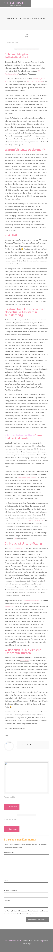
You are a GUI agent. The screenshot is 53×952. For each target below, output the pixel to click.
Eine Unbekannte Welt (16, 822)
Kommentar (9, 852)
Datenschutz (27, 941)
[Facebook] (21, 948)
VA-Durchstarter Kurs (20, 435)
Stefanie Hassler (26, 745)
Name (6, 880)
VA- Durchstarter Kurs (37, 521)
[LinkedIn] (25, 948)
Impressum (38, 941)
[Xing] (31, 948)
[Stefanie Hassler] (15, 3)
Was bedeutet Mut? (14, 800)
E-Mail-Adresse (10, 891)
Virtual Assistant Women (27, 477)
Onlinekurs (24, 661)
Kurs (15, 539)
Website (7, 901)
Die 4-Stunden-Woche (35, 82)
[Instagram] (28, 948)
